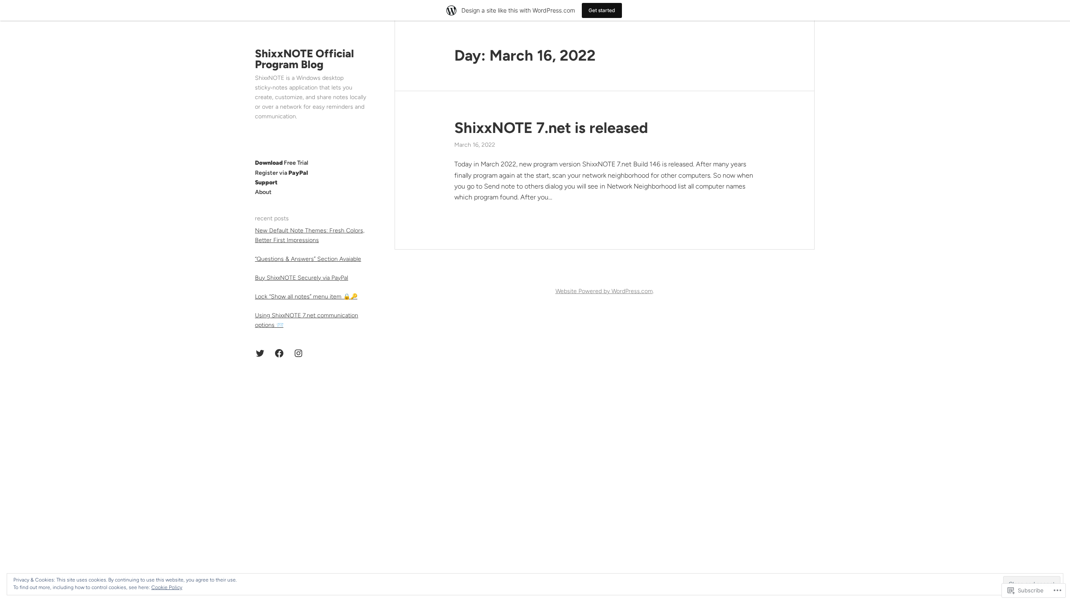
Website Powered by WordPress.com (604, 291)
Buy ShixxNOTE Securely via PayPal (301, 277)
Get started (601, 10)
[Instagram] (298, 353)
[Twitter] (260, 353)
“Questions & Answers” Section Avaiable (308, 259)
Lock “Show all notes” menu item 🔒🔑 (306, 296)
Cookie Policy (166, 587)
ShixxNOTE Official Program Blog (304, 59)
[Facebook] (279, 353)
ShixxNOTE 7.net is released (551, 128)
